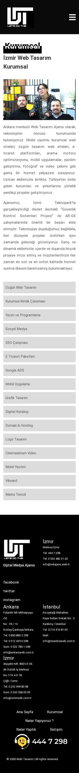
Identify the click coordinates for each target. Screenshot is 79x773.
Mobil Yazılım (15, 467)
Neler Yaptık (26, 729)
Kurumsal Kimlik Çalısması (25, 301)
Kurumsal (55, 712)
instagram (11, 600)
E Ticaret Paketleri (20, 356)
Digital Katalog (16, 412)
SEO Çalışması (16, 343)
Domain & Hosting (19, 425)
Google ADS (14, 370)
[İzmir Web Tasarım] (17, 550)
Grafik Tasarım (16, 398)
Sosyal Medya (16, 329)
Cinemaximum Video (20, 453)
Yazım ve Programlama (22, 315)
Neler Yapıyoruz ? (39, 720)
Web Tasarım (24, 759)
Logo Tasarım (16, 439)
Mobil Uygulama (17, 384)
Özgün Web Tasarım (20, 287)
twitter (9, 591)
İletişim (56, 729)
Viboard (11, 481)
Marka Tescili (15, 494)
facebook (11, 582)
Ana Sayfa (24, 712)
